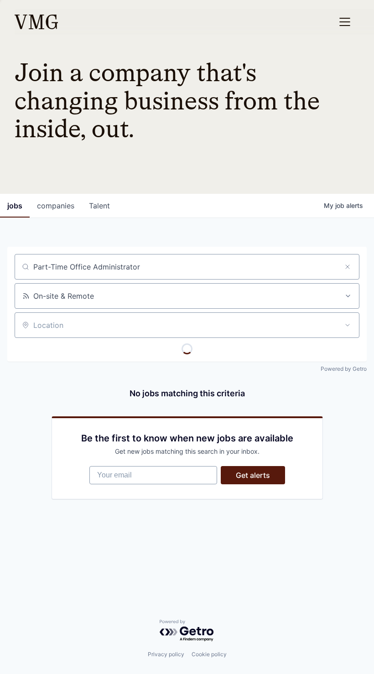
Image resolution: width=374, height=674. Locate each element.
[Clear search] (348, 267)
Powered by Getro (344, 368)
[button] (345, 22)
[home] (36, 22)
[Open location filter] (348, 325)
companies (55, 205)
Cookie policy (209, 654)
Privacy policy (166, 654)
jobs (14, 205)
